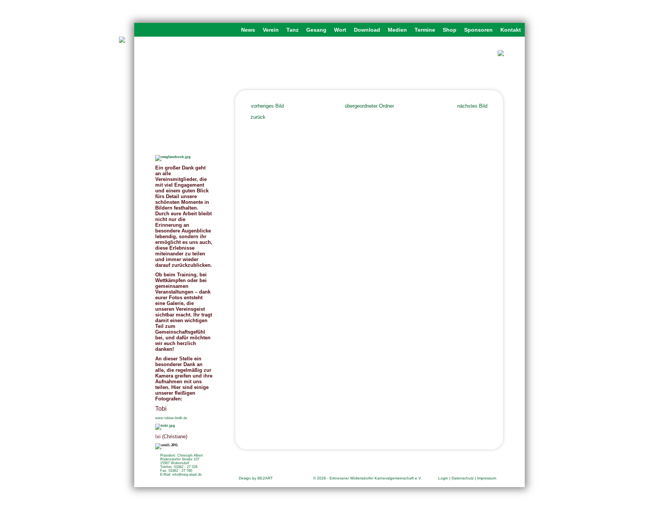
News (248, 30)
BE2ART (265, 478)
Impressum (486, 478)
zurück (258, 117)
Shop (449, 30)
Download (367, 30)
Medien (397, 30)
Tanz (292, 30)
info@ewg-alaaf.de (187, 474)
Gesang (316, 30)
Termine (425, 30)
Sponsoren (478, 30)
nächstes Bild (472, 106)
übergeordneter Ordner (369, 106)
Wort (340, 30)
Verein (271, 30)
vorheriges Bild (267, 106)
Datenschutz (463, 478)
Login (443, 478)
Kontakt (510, 30)
